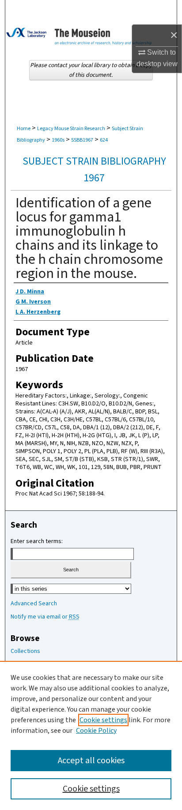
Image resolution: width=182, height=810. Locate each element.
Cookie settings (103, 720)
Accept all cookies (91, 760)
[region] (91, 735)
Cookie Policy (96, 730)
